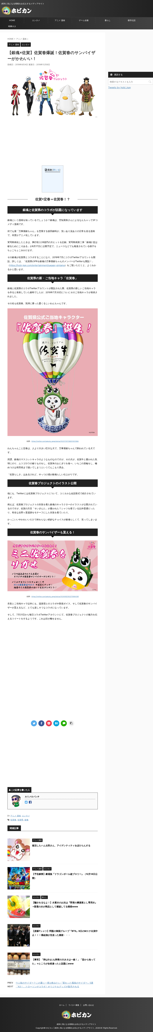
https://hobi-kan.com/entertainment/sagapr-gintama (37, 265)
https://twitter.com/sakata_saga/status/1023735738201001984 (55, 441)
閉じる (56, 170)
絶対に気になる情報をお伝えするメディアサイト (76, 1024)
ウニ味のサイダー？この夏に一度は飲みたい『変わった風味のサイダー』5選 (54, 982)
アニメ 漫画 (60, 20)
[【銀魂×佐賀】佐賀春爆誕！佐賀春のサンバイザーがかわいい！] (56, 723)
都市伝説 (132, 20)
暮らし (108, 20)
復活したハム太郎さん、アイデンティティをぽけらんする (61, 845)
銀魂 (26, 820)
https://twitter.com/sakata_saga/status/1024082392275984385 (55, 596)
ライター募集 (73, 1005)
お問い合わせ (88, 1005)
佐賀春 (13, 820)
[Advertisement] (52, 141)
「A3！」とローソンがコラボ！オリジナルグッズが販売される (47, 986)
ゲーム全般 (84, 20)
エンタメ (36, 20)
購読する (118, 74)
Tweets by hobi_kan (119, 87)
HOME (12, 20)
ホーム (62, 1005)
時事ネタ (12, 26)
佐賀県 (20, 820)
